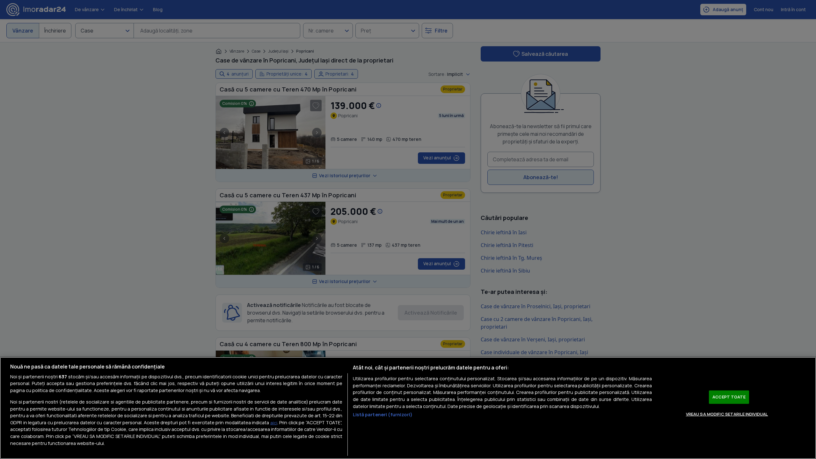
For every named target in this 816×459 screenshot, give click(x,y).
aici (273, 423)
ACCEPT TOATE (729, 397)
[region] (408, 408)
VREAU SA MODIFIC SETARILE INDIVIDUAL (727, 414)
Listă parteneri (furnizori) (382, 415)
